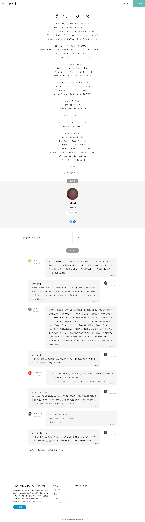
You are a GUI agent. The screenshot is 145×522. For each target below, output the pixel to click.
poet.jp (13, 3)
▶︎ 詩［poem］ (57, 486)
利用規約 (55, 498)
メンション (112, 275)
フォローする (73, 213)
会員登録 (139, 3)
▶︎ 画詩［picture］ (58, 490)
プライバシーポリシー (60, 502)
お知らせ (55, 494)
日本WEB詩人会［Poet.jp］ (82, 486)
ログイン (127, 3)
